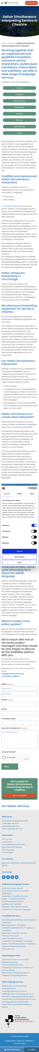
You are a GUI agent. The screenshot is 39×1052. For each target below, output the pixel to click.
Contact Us (6, 842)
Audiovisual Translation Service (15, 896)
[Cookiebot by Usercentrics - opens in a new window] (28, 488)
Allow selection (19, 557)
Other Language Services (12, 829)
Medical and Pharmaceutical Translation (19, 944)
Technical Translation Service (14, 946)
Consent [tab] (7, 493)
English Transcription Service (13, 899)
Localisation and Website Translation (17, 941)
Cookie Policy (10, 1041)
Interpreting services (10, 826)
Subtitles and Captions (11, 904)
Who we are (7, 839)
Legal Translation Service (12, 938)
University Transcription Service (15, 907)
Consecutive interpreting (11, 206)
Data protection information (13, 844)
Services (11, 43)
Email (7, 700)
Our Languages (8, 850)
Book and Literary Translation (14, 925)
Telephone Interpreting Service (14, 975)
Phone (4, 709)
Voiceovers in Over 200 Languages (16, 909)
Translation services (10, 823)
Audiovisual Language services (15, 821)
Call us (32, 1049)
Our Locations (7, 852)
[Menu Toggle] (2, 3)
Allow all (19, 551)
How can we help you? (14, 728)
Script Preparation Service (12, 901)
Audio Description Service (12, 888)
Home (3, 43)
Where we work (8, 949)
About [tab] (32, 493)
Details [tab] (19, 493)
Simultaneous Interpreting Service (16, 973)
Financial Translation (10, 936)
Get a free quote (19, 795)
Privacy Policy (19, 1043)
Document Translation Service (14, 933)
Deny (19, 562)
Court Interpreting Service (12, 965)
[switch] (34, 531)
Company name (8, 718)
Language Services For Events (14, 991)
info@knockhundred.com (12, 674)
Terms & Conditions (25, 1041)
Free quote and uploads (12, 847)
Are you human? (8, 752)
